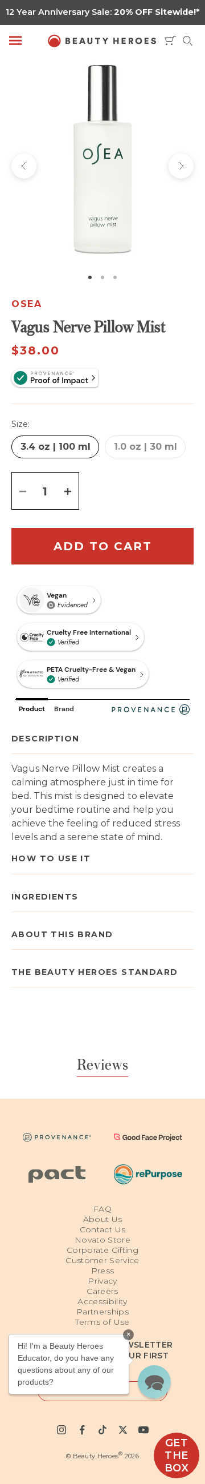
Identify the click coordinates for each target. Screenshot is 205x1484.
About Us (102, 1219)
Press (102, 1270)
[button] (154, 1381)
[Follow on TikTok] (102, 1429)
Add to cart (103, 546)
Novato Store (102, 1240)
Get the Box (177, 1455)
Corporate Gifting (102, 1250)
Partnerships (102, 1311)
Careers (102, 1291)
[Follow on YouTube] (143, 1429)
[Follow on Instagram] (61, 1429)
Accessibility (102, 1301)
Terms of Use (102, 1322)
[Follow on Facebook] (82, 1429)
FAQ (102, 1209)
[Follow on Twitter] (123, 1429)
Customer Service (102, 1260)
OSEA (26, 304)
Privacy (102, 1281)
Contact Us (103, 1229)
